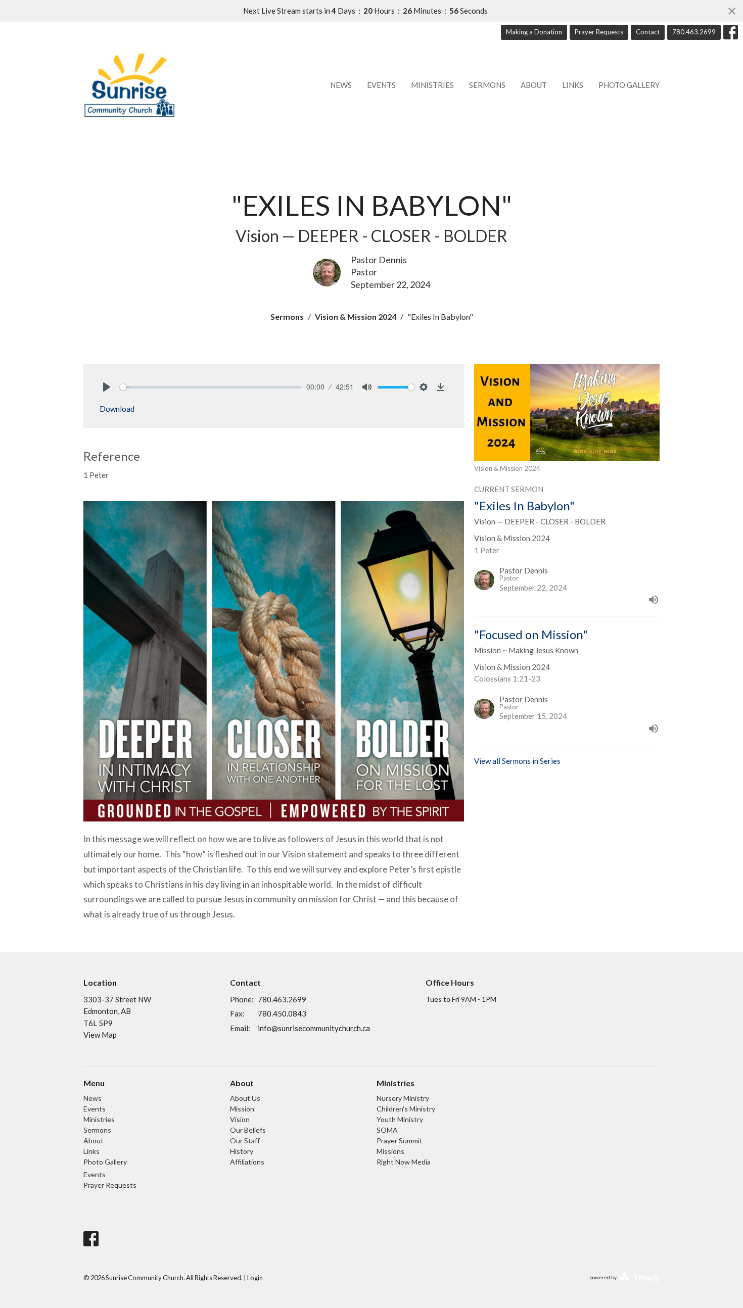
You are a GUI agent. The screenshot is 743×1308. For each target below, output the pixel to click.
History (241, 1151)
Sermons (487, 84)
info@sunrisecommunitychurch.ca (314, 1028)
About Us (245, 1098)
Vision (240, 1119)
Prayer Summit (400, 1140)
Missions (390, 1151)
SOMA (387, 1130)
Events (381, 84)
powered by (619, 1286)
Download (117, 408)
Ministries (432, 84)
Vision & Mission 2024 (355, 316)
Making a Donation (534, 32)
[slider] (210, 387)
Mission (242, 1108)
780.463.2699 (694, 32)
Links (572, 84)
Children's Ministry (406, 1108)
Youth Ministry (400, 1119)
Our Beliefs (248, 1130)
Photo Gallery (629, 84)
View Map (100, 1034)
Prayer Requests (599, 32)
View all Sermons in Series (517, 760)
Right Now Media (404, 1161)
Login (255, 1278)
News (341, 84)
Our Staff (245, 1140)
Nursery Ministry (403, 1098)
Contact (648, 32)
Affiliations (247, 1161)
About (534, 84)
